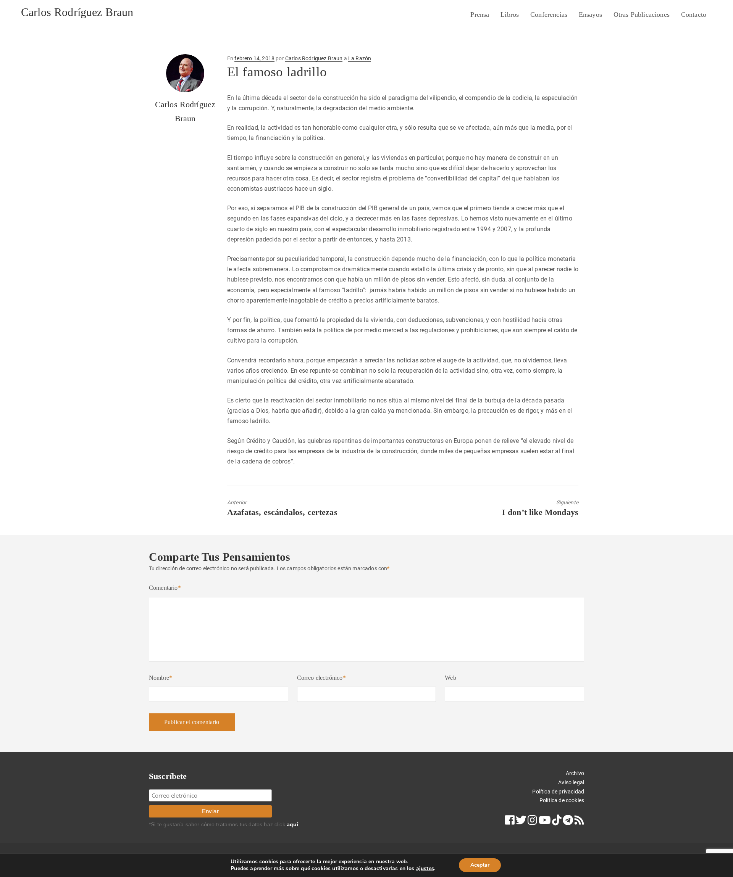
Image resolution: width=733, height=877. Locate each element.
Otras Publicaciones (642, 14)
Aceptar (479, 865)
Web (450, 677)
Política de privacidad (558, 791)
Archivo (575, 773)
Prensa (479, 14)
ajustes (425, 868)
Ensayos (590, 14)
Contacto (693, 14)
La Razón (359, 58)
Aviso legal (571, 782)
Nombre (160, 677)
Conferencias (548, 14)
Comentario (165, 587)
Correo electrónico (321, 677)
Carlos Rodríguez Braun (77, 12)
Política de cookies (561, 800)
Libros (510, 14)
